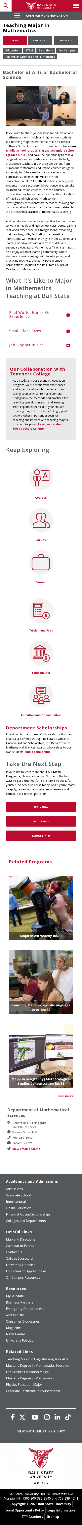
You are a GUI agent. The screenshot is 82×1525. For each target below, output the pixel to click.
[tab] (41, 315)
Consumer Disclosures (23, 1321)
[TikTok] (68, 1417)
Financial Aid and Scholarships (28, 1214)
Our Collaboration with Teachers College (37, 371)
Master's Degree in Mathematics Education (38, 1365)
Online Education (18, 1208)
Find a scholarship (38, 752)
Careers (41, 582)
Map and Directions (20, 1239)
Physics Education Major (24, 1384)
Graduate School (18, 1195)
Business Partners (19, 1302)
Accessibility (15, 1315)
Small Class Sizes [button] (25, 330)
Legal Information (61, 1510)
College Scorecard (19, 1258)
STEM (29, 50)
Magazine (13, 1328)
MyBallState (15, 1296)
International (16, 1201)
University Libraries (20, 1265)
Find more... (67, 1096)
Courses (41, 497)
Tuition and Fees (41, 630)
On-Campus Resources (23, 1277)
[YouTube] (35, 1417)
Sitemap (52, 1516)
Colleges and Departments (26, 1220)
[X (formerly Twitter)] (22, 1417)
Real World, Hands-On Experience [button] (30, 314)
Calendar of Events (20, 1246)
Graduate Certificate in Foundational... (34, 1391)
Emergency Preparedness (25, 1308)
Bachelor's (46, 50)
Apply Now (41, 807)
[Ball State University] (41, 1467)
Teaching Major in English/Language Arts (37, 1359)
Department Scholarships (36, 728)
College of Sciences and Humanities (30, 57)
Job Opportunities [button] (26, 344)
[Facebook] (13, 1417)
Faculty (41, 540)
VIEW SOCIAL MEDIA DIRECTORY (41, 1431)
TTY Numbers (32, 1516)
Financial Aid (41, 673)
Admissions (14, 1189)
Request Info (41, 835)
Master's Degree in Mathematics (30, 1378)
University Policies (19, 1340)
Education (12, 50)
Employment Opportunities (26, 1271)
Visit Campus (40, 40)
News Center (15, 1334)
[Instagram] (47, 1417)
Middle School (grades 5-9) (25, 150)
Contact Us (65, 40)
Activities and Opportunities (41, 715)
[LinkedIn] (57, 1417)
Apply (15, 40)
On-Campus (67, 50)
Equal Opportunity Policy (25, 1510)
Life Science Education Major (27, 1372)
